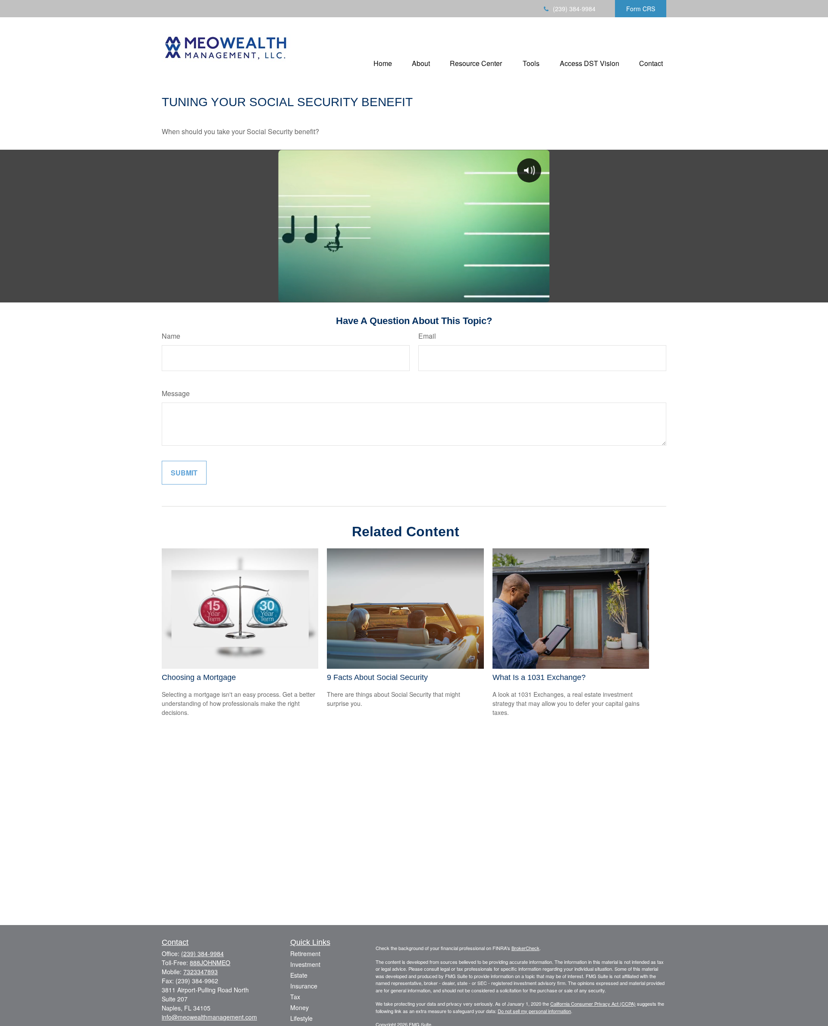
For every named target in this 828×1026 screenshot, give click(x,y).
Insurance (303, 986)
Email (427, 336)
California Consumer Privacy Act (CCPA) (593, 1003)
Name (171, 336)
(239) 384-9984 (574, 8)
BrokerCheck (525, 947)
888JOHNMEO (210, 962)
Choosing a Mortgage (199, 677)
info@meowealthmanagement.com (209, 1017)
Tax (295, 996)
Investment (305, 964)
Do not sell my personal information (534, 1010)
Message (176, 393)
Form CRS (640, 8)
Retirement (305, 953)
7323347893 (200, 971)
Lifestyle (301, 1018)
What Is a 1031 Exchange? (539, 677)
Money (299, 1007)
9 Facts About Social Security (377, 677)
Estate (298, 975)
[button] (382, 63)
